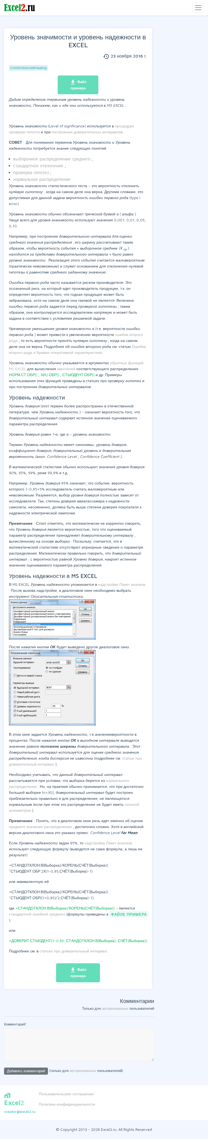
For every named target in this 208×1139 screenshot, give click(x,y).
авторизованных (115, 1008)
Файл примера (78, 84)
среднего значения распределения (41, 826)
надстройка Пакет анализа (108, 843)
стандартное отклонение (39, 165)
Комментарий (15, 1024)
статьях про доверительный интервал (74, 951)
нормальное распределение (42, 179)
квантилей (66, 368)
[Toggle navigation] (198, 7)
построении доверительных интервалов (88, 132)
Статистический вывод (28, 68)
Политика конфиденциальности (67, 1104)
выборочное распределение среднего (52, 158)
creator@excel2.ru (19, 1111)
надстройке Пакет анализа (121, 584)
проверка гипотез (31, 172)
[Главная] (19, 7)
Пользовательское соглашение (66, 1093)
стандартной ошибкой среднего (37, 914)
